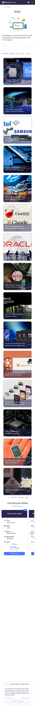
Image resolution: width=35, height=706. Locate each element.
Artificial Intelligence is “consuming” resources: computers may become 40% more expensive (14, 433)
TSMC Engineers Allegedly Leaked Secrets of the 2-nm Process (15, 286)
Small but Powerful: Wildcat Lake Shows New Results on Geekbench (15, 462)
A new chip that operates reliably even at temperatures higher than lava (15, 198)
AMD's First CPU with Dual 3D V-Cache (15, 491)
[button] (32, 533)
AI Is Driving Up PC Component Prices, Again (14, 139)
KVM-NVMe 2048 (14, 514)
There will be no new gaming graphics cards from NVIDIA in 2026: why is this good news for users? (14, 110)
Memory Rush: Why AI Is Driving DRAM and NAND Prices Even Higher (15, 169)
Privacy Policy (8, 697)
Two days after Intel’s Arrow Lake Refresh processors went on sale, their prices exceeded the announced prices (15, 345)
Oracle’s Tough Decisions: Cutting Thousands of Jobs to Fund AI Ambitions (15, 257)
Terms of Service (26, 697)
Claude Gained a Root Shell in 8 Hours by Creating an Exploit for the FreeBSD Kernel (14, 228)
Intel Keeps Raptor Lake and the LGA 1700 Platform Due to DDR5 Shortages (15, 81)
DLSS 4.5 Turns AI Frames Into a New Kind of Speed (15, 315)
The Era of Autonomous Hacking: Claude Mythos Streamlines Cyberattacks (15, 374)
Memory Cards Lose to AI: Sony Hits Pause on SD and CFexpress (15, 403)
